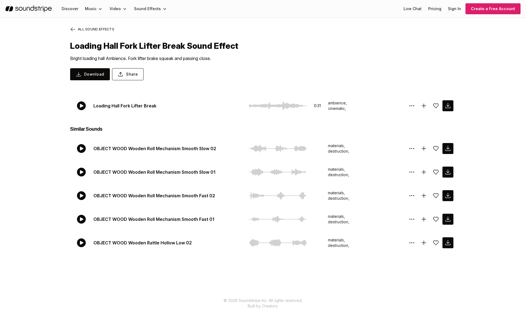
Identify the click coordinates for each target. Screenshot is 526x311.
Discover (70, 8)
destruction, (338, 151)
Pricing (434, 8)
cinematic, (337, 108)
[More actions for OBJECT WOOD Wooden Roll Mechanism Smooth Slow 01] (411, 172)
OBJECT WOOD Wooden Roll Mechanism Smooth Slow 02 (154, 148)
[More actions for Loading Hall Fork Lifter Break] (411, 105)
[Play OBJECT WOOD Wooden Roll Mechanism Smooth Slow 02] (81, 148)
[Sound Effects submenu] (164, 9)
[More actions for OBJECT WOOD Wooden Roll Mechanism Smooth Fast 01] (411, 219)
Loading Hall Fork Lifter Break (124, 106)
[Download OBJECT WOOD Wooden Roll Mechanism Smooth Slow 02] (447, 148)
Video (115, 8)
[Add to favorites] (435, 105)
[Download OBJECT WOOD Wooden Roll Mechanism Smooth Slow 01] (447, 172)
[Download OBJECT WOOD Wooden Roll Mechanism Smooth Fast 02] (447, 195)
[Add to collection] (423, 105)
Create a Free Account (493, 8)
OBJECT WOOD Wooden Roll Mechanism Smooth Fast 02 (154, 195)
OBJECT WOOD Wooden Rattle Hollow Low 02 (142, 243)
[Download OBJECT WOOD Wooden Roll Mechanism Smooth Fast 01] (447, 219)
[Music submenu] (100, 9)
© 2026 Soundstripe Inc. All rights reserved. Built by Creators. (263, 303)
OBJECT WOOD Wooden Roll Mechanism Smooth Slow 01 (154, 172)
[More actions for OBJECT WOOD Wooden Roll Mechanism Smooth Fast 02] (411, 195)
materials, (336, 145)
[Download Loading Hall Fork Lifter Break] (447, 105)
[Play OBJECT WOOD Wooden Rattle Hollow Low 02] (81, 242)
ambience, (337, 103)
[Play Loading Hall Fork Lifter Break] (81, 105)
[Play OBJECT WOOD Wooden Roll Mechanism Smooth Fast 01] (81, 219)
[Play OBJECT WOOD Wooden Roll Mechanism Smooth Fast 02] (81, 195)
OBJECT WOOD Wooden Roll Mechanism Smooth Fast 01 (153, 219)
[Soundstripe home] (28, 8)
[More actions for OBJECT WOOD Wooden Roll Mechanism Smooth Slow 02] (411, 148)
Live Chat (413, 8)
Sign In (454, 8)
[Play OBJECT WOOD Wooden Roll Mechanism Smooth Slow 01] (81, 172)
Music (90, 8)
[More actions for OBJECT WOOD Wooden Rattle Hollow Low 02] (411, 242)
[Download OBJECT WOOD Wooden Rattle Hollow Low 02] (447, 242)
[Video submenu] (124, 9)
